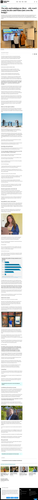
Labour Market (3, 457)
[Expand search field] (34, 2)
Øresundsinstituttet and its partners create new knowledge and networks (11, 384)
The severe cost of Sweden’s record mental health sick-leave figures (23, 474)
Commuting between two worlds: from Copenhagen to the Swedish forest (12, 460)
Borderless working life (3, 6)
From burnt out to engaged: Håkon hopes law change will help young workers (5, 474)
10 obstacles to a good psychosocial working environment (32, 474)
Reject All (16, 497)
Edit (35, 499)
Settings (8, 497)
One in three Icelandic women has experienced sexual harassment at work (5, 479)
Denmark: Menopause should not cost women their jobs (13, 474)
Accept (12, 497)
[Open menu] (36, 2)
